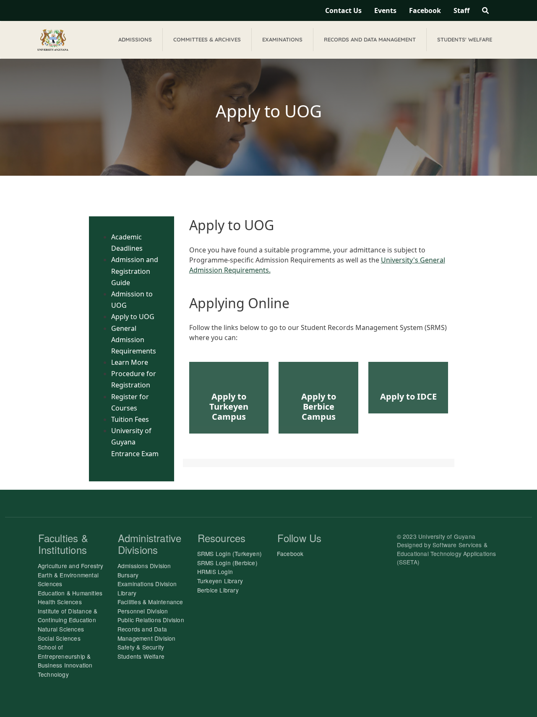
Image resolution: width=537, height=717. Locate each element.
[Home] (53, 40)
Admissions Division (144, 565)
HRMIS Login (215, 571)
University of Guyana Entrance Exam (135, 442)
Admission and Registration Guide (134, 271)
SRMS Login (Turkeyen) (229, 553)
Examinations (282, 39)
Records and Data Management (370, 39)
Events (385, 10)
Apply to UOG (132, 316)
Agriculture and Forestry (71, 565)
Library (126, 593)
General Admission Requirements (133, 340)
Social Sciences (59, 638)
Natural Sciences (61, 629)
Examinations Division (147, 583)
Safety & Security (140, 647)
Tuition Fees (130, 419)
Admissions (135, 39)
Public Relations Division (150, 620)
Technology (53, 674)
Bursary (127, 575)
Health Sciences (60, 602)
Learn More (129, 362)
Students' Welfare (464, 39)
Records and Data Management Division (146, 633)
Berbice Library (218, 590)
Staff (461, 10)
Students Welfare (140, 656)
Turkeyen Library (220, 581)
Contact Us (343, 10)
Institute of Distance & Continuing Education (68, 615)
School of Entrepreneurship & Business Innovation (65, 656)
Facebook (425, 10)
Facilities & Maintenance (150, 602)
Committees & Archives (207, 39)
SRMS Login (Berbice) (227, 563)
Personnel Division (142, 611)
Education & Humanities (70, 593)
